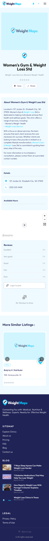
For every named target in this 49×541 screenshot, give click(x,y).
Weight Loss (29, 112)
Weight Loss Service (14, 126)
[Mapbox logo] (7, 235)
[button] (17, 86)
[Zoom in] (44, 216)
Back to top (26, 531)
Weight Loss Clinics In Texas (26, 497)
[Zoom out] (44, 219)
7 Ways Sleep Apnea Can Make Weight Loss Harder (27, 466)
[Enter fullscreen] (44, 224)
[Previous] (7, 359)
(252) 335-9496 (15, 187)
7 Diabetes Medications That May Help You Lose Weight (29, 476)
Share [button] (32, 86)
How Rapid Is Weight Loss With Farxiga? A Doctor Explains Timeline (28, 487)
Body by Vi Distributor (13, 370)
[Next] (41, 359)
